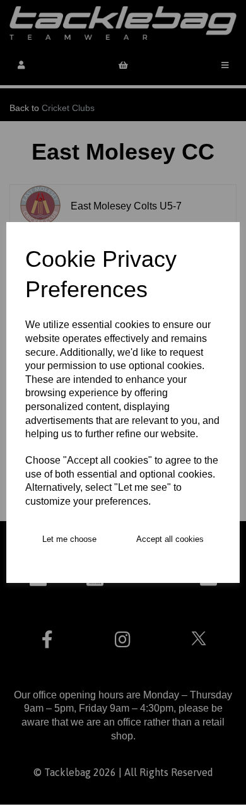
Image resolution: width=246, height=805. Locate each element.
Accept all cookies (170, 539)
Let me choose (69, 539)
